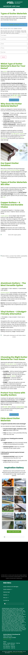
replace (14, 376)
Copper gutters (5, 216)
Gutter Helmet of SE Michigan (10, 586)
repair (8, 376)
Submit (3, 57)
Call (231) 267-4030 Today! (11, 6)
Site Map (20, 652)
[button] (14, 10)
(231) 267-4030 (7, 639)
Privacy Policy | (14, 652)
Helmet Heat (6, 592)
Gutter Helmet (7, 589)
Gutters (5, 595)
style (4, 197)
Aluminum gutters (5, 292)
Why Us (5, 597)
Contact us (6, 600)
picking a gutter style (10, 364)
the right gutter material (17, 133)
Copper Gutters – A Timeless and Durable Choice (12, 204)
